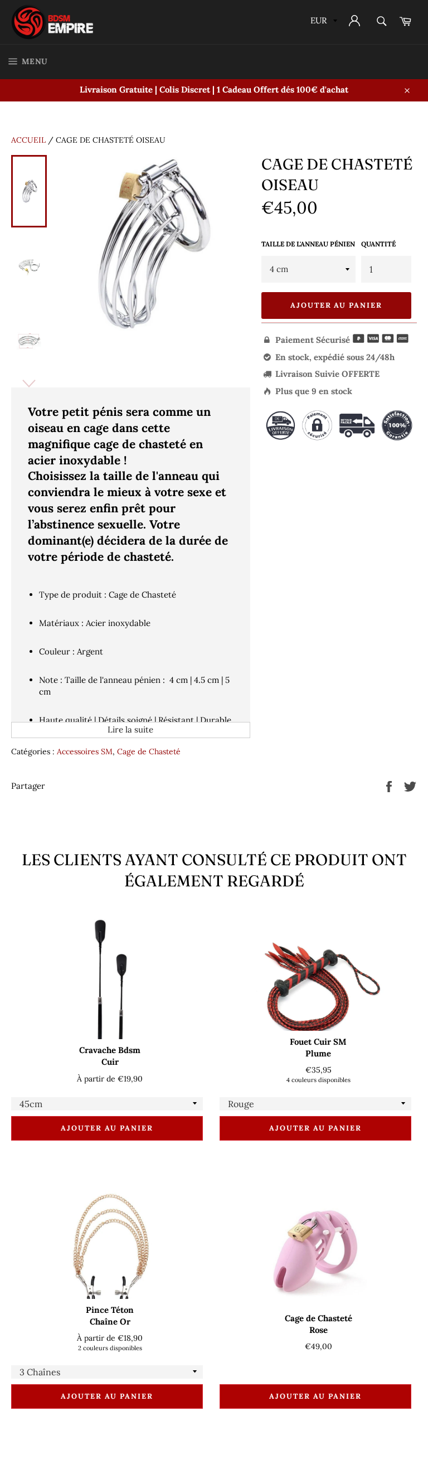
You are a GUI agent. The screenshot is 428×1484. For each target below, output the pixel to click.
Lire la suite (130, 729)
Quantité (378, 244)
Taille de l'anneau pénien (308, 244)
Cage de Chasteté (149, 751)
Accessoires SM (85, 751)
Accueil (28, 140)
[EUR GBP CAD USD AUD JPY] (322, 22)
